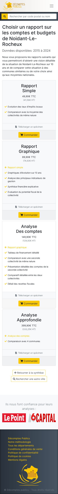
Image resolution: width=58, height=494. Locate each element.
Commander (30, 134)
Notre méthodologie (19, 441)
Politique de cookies (19, 456)
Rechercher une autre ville (30, 378)
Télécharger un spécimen (30, 126)
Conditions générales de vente (25, 449)
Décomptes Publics (19, 438)
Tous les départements (21, 445)
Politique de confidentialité (23, 452)
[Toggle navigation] (52, 6)
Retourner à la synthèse (30, 372)
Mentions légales (17, 459)
